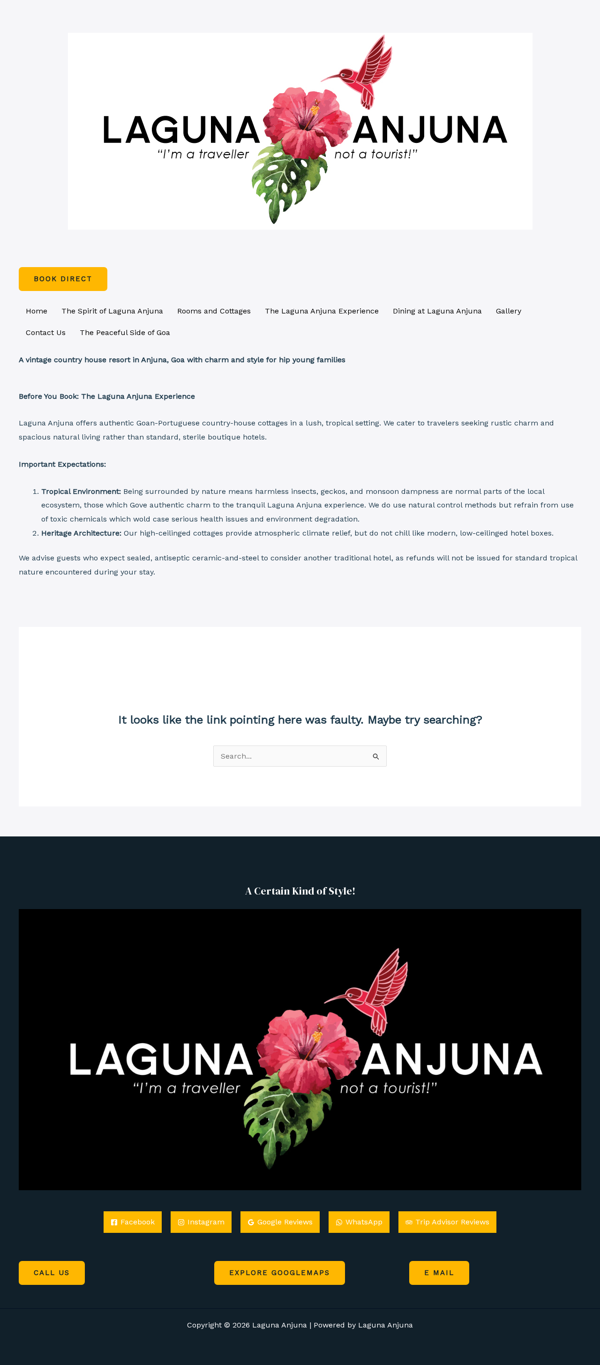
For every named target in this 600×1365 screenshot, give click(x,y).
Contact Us (46, 332)
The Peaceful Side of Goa (125, 332)
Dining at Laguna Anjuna (437, 310)
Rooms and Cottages (214, 310)
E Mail (439, 1272)
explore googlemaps (279, 1272)
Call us (52, 1272)
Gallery (508, 310)
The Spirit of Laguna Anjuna (112, 310)
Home (36, 310)
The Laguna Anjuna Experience (322, 310)
